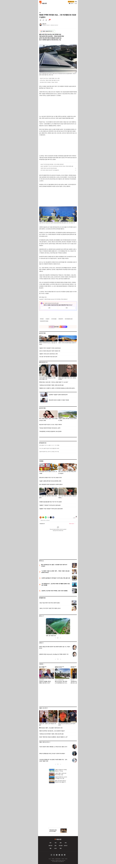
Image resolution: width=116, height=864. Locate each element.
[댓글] (49, 20)
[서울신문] (43, 2)
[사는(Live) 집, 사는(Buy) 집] (74, 654)
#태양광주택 (61, 318)
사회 (40, 12)
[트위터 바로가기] (54, 855)
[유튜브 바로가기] (57, 855)
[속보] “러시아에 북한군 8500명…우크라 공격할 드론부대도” (52, 164)
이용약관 (53, 858)
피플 (50, 848)
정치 (50, 842)
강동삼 (43, 23)
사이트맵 (62, 858)
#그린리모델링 (54, 318)
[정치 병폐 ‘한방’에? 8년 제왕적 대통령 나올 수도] (74, 647)
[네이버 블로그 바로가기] (65, 855)
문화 (55, 845)
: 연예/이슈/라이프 (44, 742)
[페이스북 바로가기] (51, 855)
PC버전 (66, 858)
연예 (60, 848)
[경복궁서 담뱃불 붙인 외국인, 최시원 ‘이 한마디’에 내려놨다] (74, 753)
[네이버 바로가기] (62, 855)
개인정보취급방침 (57, 858)
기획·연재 (41, 664)
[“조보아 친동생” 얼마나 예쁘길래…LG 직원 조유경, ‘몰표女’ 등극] (74, 746)
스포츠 (55, 848)
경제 (60, 842)
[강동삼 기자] (40, 24)
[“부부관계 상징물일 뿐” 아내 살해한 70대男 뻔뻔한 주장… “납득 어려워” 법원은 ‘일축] (74, 760)
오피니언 (41, 643)
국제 (65, 842)
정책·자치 (50, 845)
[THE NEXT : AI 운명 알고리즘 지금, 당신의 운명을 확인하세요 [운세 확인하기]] (58, 326)
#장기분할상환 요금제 (68, 318)
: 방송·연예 (43, 708)
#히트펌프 (42, 318)
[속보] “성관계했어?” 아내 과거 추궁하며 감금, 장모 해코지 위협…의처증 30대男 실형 (57, 166)
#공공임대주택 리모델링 (44, 321)
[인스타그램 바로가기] (59, 855)
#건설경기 (47, 318)
